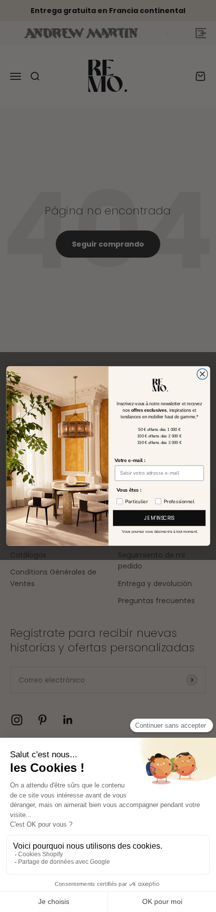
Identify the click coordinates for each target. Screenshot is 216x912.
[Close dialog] (202, 374)
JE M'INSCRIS (159, 517)
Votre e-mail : (130, 460)
